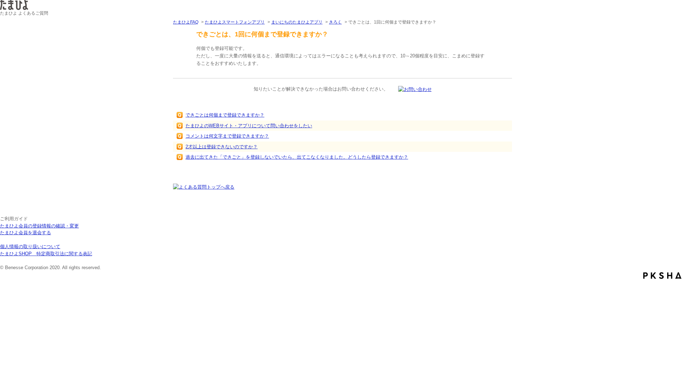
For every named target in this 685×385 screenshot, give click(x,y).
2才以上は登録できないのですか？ (222, 146)
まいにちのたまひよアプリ (297, 22)
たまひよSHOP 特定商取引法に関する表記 (46, 253)
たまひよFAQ (185, 22)
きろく (335, 22)
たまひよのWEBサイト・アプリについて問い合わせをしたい (249, 125)
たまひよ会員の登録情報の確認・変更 (39, 226)
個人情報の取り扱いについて (30, 246)
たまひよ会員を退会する (25, 232)
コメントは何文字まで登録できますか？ (227, 136)
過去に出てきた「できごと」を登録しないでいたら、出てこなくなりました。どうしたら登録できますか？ (297, 157)
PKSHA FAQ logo (662, 275)
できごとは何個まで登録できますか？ (225, 115)
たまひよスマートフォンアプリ (235, 22)
